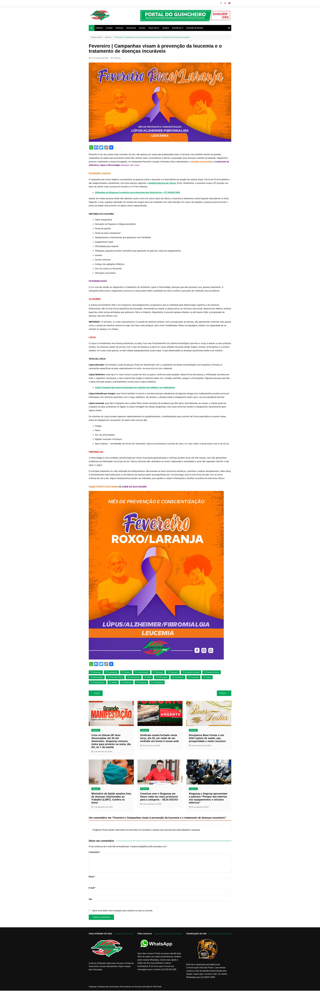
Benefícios (177, 28)
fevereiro (174, 672)
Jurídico (165, 28)
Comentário (94, 852)
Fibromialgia (98, 677)
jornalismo (179, 677)
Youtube (229, 3)
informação (162, 677)
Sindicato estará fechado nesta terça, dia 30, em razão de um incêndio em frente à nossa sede (159, 738)
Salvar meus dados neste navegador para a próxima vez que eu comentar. (122, 910)
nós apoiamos (98, 682)
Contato (109, 28)
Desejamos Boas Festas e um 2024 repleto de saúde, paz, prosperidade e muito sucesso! (207, 738)
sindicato (128, 682)
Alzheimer (97, 672)
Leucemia (194, 677)
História (99, 28)
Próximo (222, 693)
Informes (117, 58)
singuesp (142, 682)
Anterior (97, 693)
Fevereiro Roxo (213, 672)
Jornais (142, 28)
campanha (112, 672)
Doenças (159, 672)
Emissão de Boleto (194, 28)
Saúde (114, 682)
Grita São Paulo (116, 677)
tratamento (158, 682)
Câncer (127, 672)
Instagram (225, 3)
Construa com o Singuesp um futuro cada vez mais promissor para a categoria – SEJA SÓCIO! (159, 796)
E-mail (92, 888)
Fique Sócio (153, 28)
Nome (92, 877)
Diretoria (119, 28)
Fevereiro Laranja (192, 672)
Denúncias (131, 28)
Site (90, 899)
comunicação (143, 672)
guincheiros (135, 677)
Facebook (221, 3)
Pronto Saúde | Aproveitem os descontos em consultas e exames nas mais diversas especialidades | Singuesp (151, 830)
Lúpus (208, 677)
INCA (149, 677)
